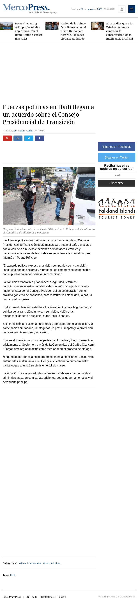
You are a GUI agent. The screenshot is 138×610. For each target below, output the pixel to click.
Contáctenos (47, 597)
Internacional (34, 563)
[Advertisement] (70, 73)
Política (22, 563)
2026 (99, 9)
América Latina (51, 563)
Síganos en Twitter (116, 157)
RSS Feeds (31, 597)
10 (14, 130)
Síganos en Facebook (117, 146)
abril (21, 130)
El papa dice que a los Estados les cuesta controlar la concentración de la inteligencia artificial (120, 31)
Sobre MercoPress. (12, 597)
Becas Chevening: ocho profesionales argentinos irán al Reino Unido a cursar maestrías (28, 31)
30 (82, 9)
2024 (29, 130)
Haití (12, 575)
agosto (90, 9)
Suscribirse (116, 183)
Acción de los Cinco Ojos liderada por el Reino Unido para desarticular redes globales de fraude (73, 31)
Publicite (62, 597)
